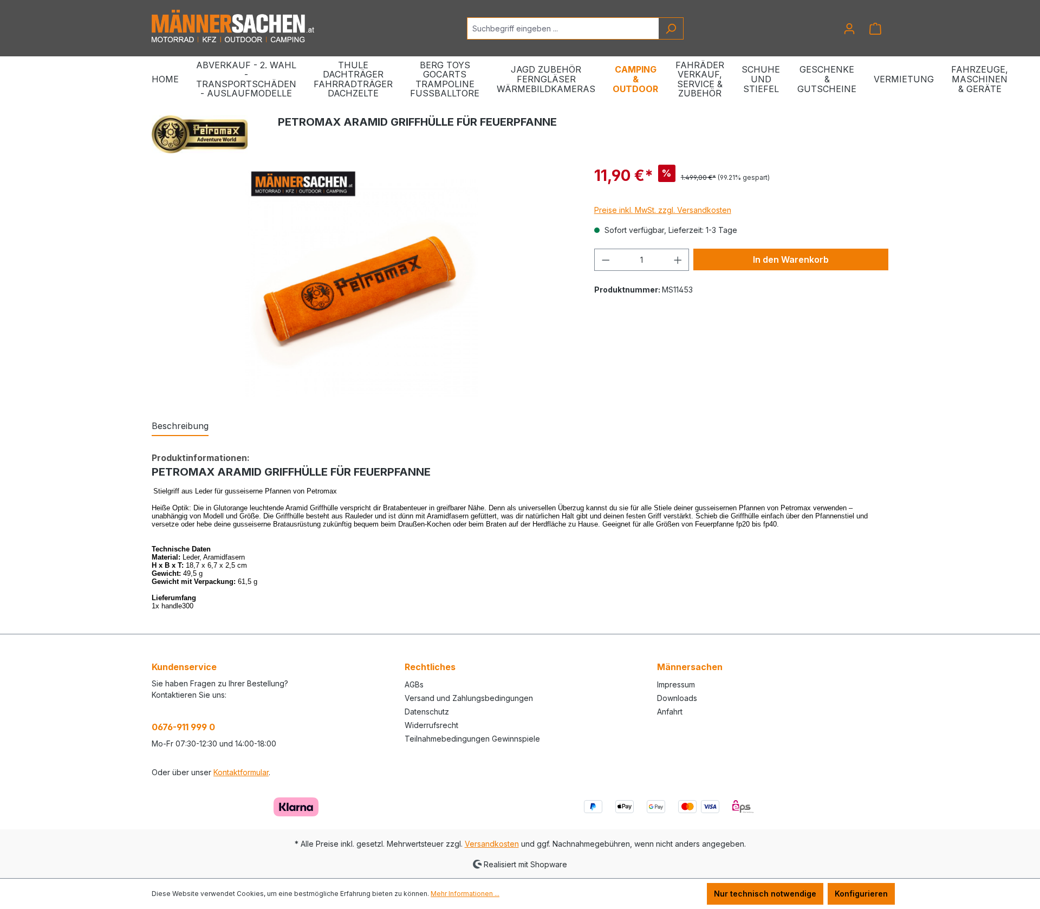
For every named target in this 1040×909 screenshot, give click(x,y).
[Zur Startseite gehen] (233, 26)
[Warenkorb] (875, 29)
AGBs (414, 684)
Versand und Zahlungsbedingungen (469, 698)
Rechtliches (430, 666)
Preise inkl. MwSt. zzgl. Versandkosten (662, 210)
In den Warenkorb (791, 259)
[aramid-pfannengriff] (361, 280)
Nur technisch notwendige (765, 893)
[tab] (180, 426)
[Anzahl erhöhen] (678, 260)
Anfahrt (669, 711)
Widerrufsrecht (431, 725)
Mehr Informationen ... (465, 893)
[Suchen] (671, 28)
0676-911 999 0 (183, 727)
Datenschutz (427, 711)
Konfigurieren (861, 893)
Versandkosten (492, 843)
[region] (362, 280)
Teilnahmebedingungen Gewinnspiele (472, 738)
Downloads (677, 698)
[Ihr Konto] (849, 29)
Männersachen (690, 666)
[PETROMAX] (200, 134)
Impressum (676, 684)
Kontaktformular (241, 772)
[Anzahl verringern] (605, 260)
